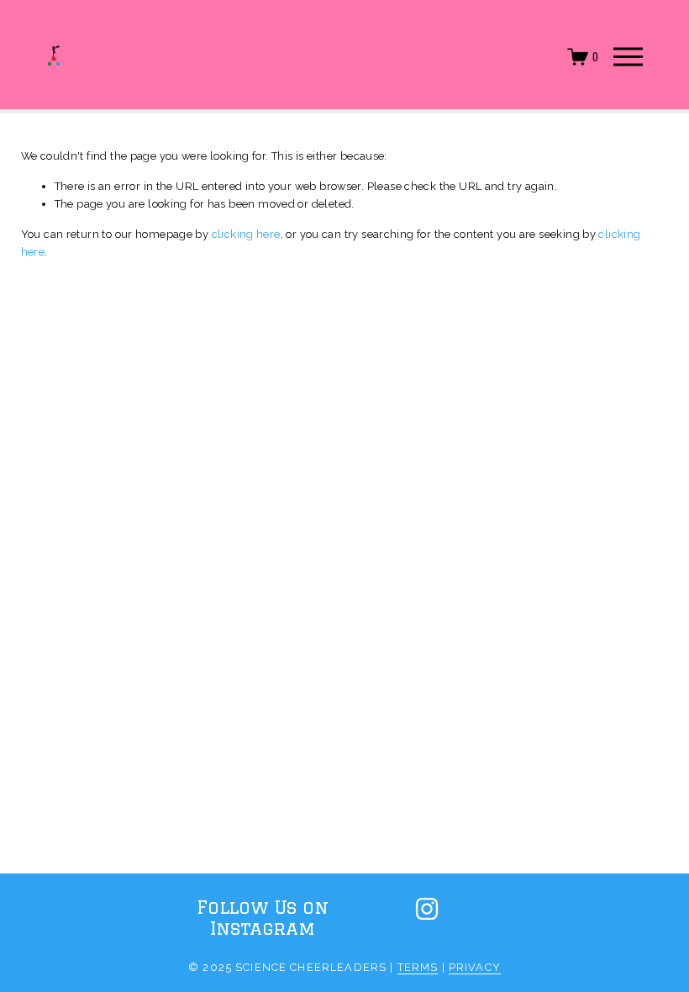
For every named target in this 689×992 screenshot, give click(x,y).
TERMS (418, 967)
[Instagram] (427, 909)
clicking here (246, 234)
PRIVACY (475, 967)
